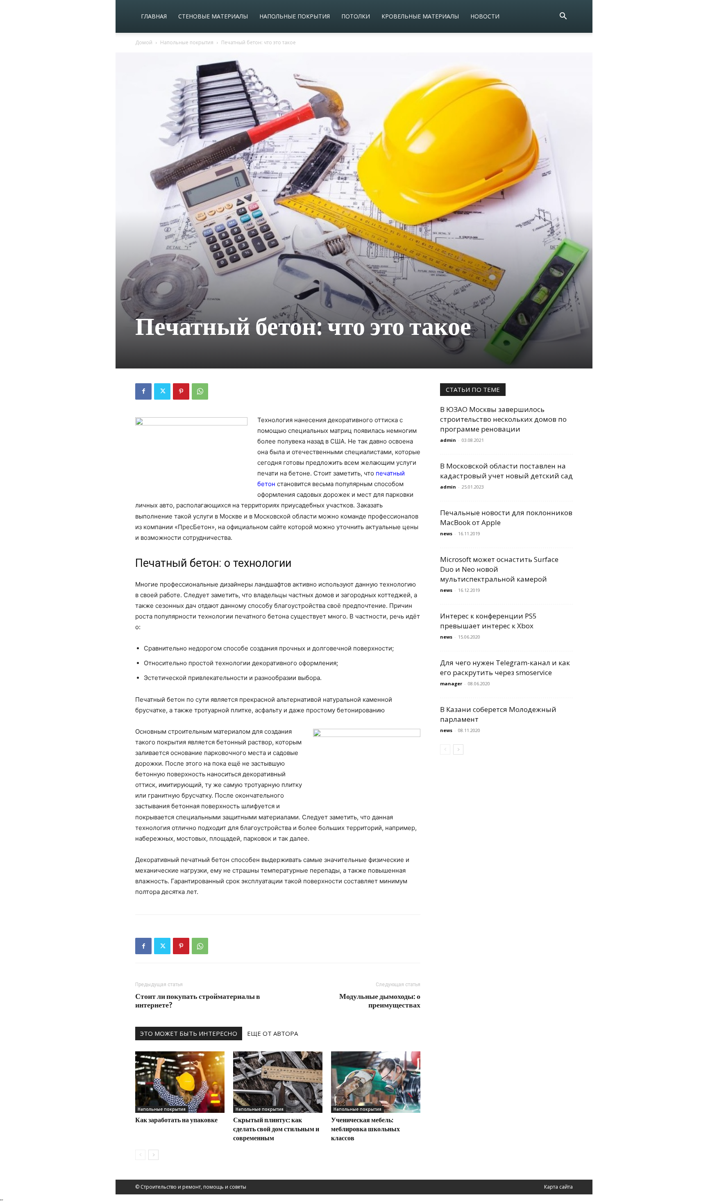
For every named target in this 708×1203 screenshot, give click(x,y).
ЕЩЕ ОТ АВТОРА (272, 1033)
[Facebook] (143, 391)
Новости (484, 16)
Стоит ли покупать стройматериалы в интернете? (197, 1000)
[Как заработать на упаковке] (180, 1082)
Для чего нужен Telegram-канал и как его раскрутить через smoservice (505, 667)
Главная (154, 16)
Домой (143, 42)
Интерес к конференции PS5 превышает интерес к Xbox (488, 620)
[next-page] (153, 1155)
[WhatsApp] (200, 391)
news (446, 533)
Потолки (355, 16)
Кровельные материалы (420, 16)
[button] (563, 17)
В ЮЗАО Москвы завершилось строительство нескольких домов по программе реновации (503, 419)
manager (451, 683)
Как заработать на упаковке (176, 1119)
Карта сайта (558, 1186)
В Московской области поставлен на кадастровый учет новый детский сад (506, 470)
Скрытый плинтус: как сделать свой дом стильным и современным (276, 1129)
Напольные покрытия (294, 16)
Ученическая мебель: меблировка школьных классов (365, 1129)
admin (448, 440)
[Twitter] (162, 391)
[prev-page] (140, 1155)
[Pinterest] (181, 391)
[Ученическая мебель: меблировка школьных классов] (375, 1082)
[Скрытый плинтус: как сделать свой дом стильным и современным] (277, 1082)
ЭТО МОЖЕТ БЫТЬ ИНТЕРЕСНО (188, 1033)
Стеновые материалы (213, 16)
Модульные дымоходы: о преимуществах (379, 1000)
